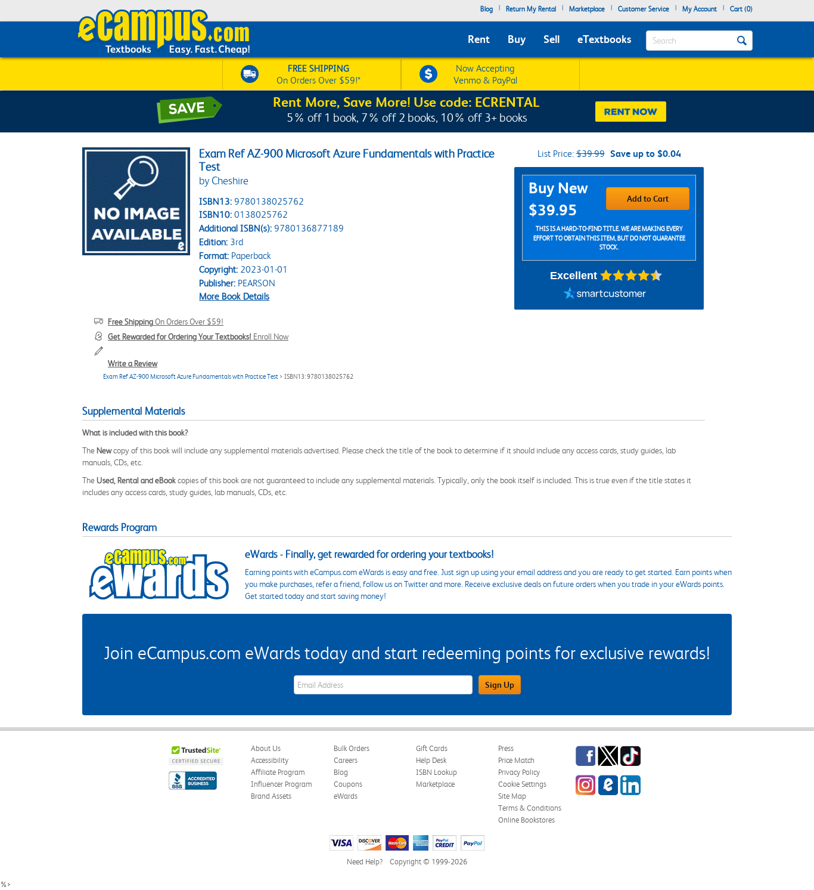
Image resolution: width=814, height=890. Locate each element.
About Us (266, 748)
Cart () (741, 9)
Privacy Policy (519, 772)
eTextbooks (604, 39)
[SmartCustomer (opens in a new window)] (605, 295)
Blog (486, 9)
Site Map (512, 796)
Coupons (348, 784)
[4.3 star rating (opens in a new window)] (631, 276)
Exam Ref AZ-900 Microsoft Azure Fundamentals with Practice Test (190, 377)
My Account (699, 9)
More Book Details (234, 296)
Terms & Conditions (529, 808)
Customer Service (643, 9)
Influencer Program (281, 784)
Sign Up (499, 685)
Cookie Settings (522, 784)
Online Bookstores (526, 819)
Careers (346, 760)
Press (506, 748)
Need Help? (365, 861)
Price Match (516, 760)
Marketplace (587, 9)
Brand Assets (271, 796)
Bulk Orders (351, 748)
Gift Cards (432, 748)
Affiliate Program (278, 772)
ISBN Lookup (436, 772)
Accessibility (269, 760)
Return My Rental (531, 9)
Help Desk (431, 760)
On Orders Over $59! (165, 321)
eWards (346, 796)
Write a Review (132, 363)
